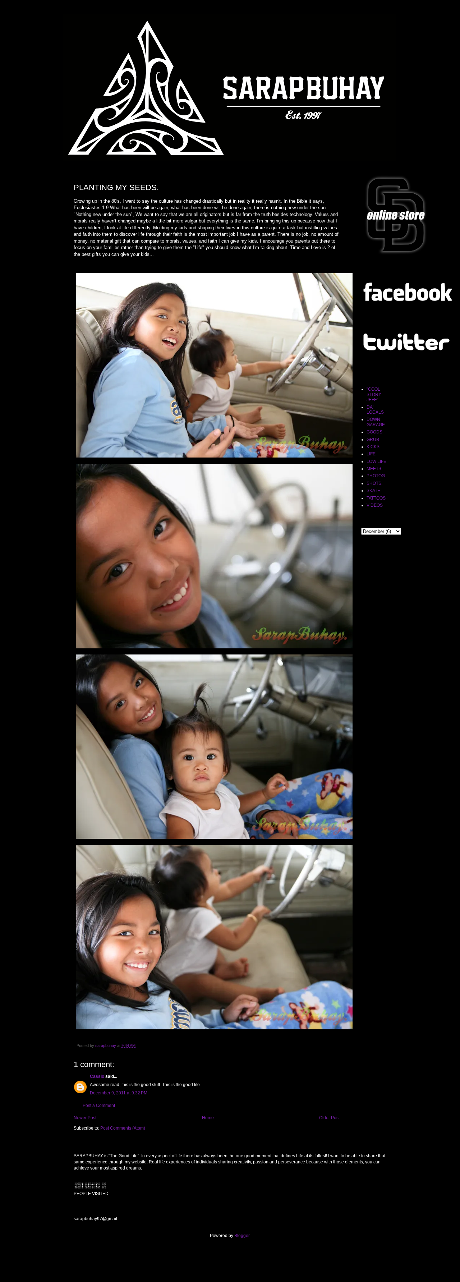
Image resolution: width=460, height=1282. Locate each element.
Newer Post (85, 1117)
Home (208, 1117)
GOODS (374, 432)
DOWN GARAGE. (376, 422)
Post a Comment (99, 1105)
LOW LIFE (376, 461)
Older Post (329, 1117)
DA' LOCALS (375, 410)
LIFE (371, 453)
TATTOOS (376, 498)
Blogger (241, 1235)
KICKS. (374, 446)
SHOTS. (374, 483)
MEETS (374, 468)
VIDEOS (375, 505)
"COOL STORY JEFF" (374, 394)
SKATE (373, 490)
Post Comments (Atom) (122, 1128)
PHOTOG (376, 475)
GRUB (373, 439)
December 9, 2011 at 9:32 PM (118, 1092)
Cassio (97, 1076)
